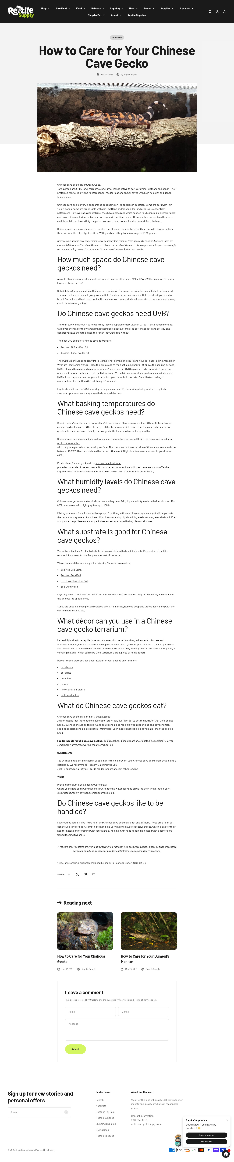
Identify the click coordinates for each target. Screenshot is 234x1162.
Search (100, 1099)
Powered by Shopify (44, 1149)
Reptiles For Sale (105, 1111)
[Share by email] (94, 874)
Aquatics (185, 8)
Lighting (115, 8)
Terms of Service (142, 999)
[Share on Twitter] (77, 874)
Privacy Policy (123, 999)
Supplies (165, 8)
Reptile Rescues (105, 1135)
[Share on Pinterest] (85, 874)
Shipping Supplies (106, 1123)
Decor (147, 8)
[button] (226, 1154)
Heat (132, 8)
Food (79, 8)
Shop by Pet (94, 14)
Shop (43, 8)
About (114, 14)
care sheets (117, 37)
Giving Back (102, 1129)
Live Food (61, 8)
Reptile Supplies (137, 14)
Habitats (96, 8)
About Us (101, 1105)
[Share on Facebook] (69, 874)
